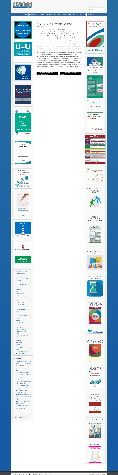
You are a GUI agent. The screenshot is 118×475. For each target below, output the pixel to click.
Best (17, 277)
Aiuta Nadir (83, 14)
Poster (17, 333)
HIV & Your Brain (20, 304)
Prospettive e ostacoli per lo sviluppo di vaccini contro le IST (23, 407)
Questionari (19, 342)
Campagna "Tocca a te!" (22, 278)
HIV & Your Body (20, 302)
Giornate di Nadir (51, 14)
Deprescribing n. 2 (23, 210)
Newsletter (71, 14)
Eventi (17, 295)
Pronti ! (17, 338)
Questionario (23, 215)
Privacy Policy (46, 474)
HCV (17, 300)
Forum (17, 298)
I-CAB (17, 313)
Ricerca (18, 344)
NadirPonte (18, 324)
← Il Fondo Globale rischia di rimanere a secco (46, 73)
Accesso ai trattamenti (21, 271)
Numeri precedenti (95, 106)
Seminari (18, 349)
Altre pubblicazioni (20, 273)
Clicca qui (89, 101)
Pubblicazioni (33, 14)
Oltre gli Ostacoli (20, 326)
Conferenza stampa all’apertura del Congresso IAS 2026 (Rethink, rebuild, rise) (23, 394)
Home (26, 14)
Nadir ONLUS (19, 322)
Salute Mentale (19, 346)
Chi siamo (89, 14)
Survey (59, 14)
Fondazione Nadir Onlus (22, 297)
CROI (17, 286)
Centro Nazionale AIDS (21, 284)
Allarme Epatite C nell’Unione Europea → (70, 73)
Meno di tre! (19, 320)
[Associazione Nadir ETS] (22, 4)
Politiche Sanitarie (20, 327)
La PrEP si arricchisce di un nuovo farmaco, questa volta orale (23, 401)
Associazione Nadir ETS (26, 474)
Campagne (43, 14)
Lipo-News (18, 318)
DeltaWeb (18, 289)
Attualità (18, 275)
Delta (17, 287)
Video (76, 14)
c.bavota (103, 474)
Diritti (64, 14)
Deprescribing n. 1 (23, 208)
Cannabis (18, 282)
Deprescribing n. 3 (23, 211)
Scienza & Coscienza (21, 348)
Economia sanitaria (20, 293)
